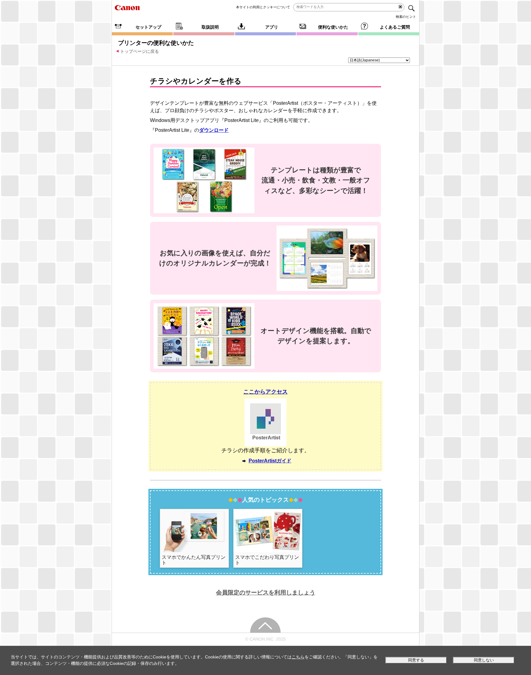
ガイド (270, 460)
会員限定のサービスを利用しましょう (265, 592)
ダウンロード (214, 130)
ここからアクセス (265, 392)
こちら (298, 656)
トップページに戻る (139, 51)
